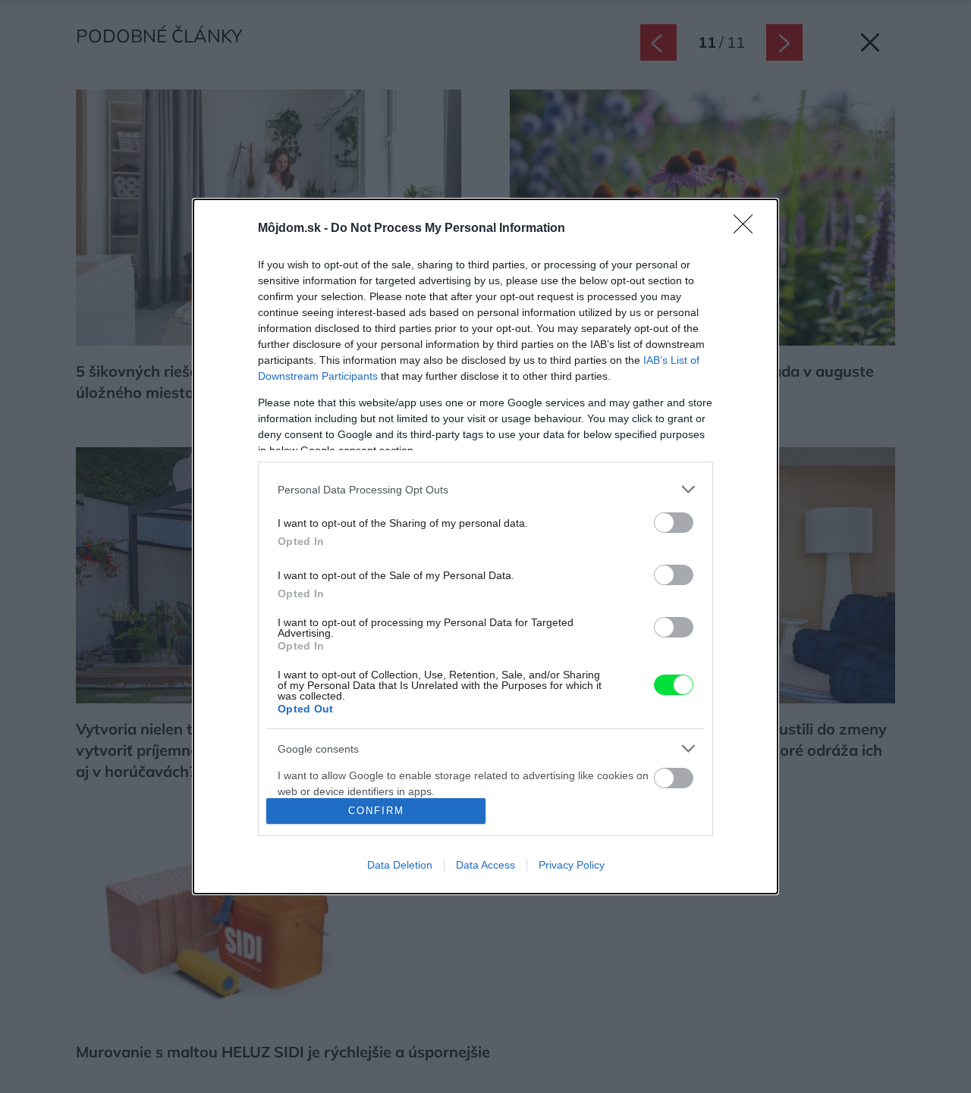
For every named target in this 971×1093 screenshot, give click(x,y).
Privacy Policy (572, 865)
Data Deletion (399, 865)
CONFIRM (376, 810)
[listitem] (485, 489)
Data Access (485, 865)
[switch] (673, 522)
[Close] (748, 229)
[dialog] (485, 546)
